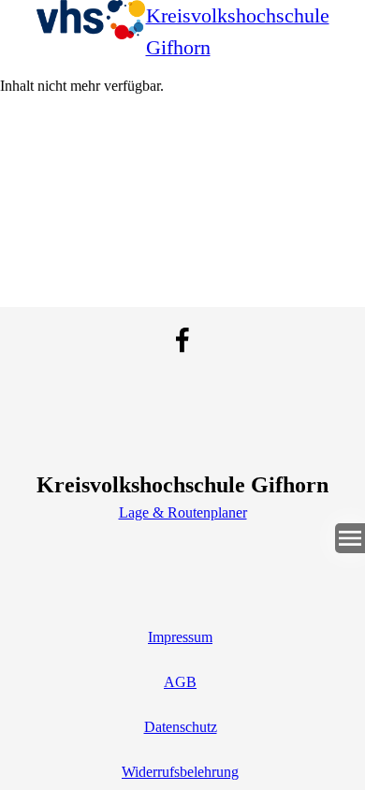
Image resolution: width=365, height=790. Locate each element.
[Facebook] (182, 340)
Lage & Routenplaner (183, 512)
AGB (180, 682)
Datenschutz (180, 727)
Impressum (180, 637)
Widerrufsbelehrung (180, 772)
